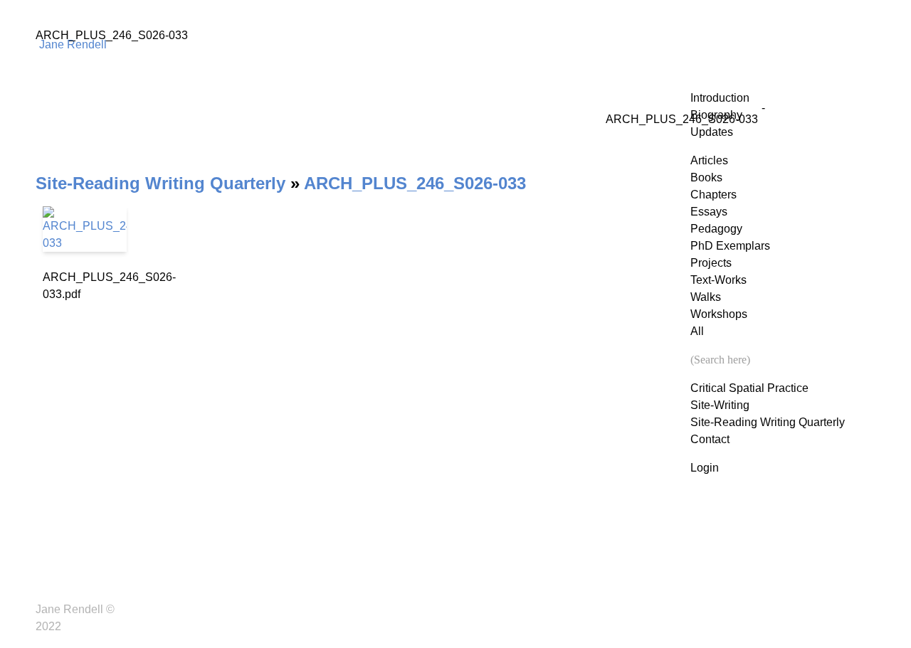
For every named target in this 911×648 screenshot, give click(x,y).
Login (704, 468)
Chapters (713, 194)
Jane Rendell (73, 44)
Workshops (718, 314)
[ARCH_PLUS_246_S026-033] (85, 229)
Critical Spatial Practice (749, 388)
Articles (709, 160)
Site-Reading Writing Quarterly (767, 422)
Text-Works (718, 280)
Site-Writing (719, 405)
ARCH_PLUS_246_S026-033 (415, 183)
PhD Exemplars (730, 246)
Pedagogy (716, 229)
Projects (711, 263)
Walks (705, 297)
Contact (710, 439)
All (697, 331)
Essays (708, 212)
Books (706, 177)
